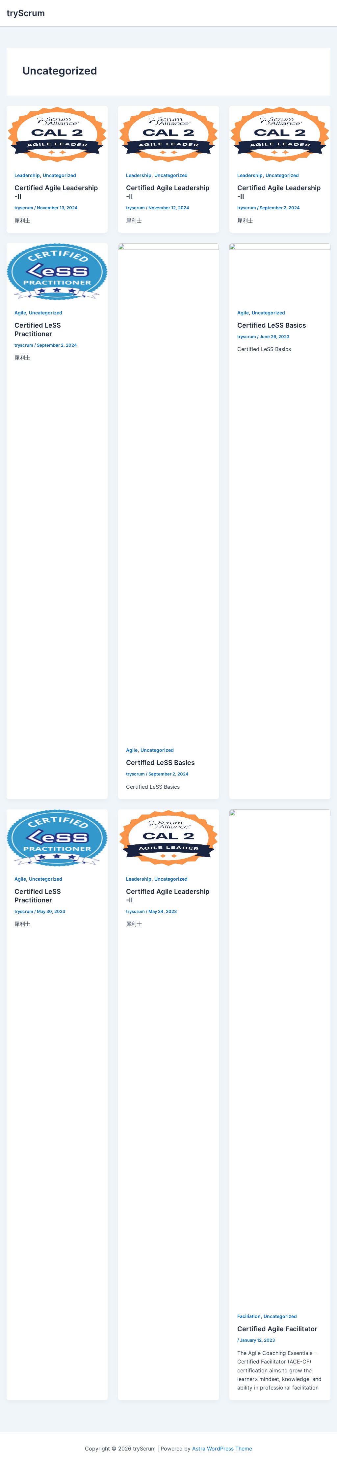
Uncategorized (59, 175)
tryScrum (26, 13)
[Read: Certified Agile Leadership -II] (57, 134)
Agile (20, 312)
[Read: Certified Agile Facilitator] (279, 1056)
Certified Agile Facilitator (277, 1329)
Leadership (27, 175)
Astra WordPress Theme (222, 1448)
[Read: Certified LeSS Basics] (168, 490)
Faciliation (249, 1316)
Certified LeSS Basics (160, 763)
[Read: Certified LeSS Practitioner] (57, 271)
